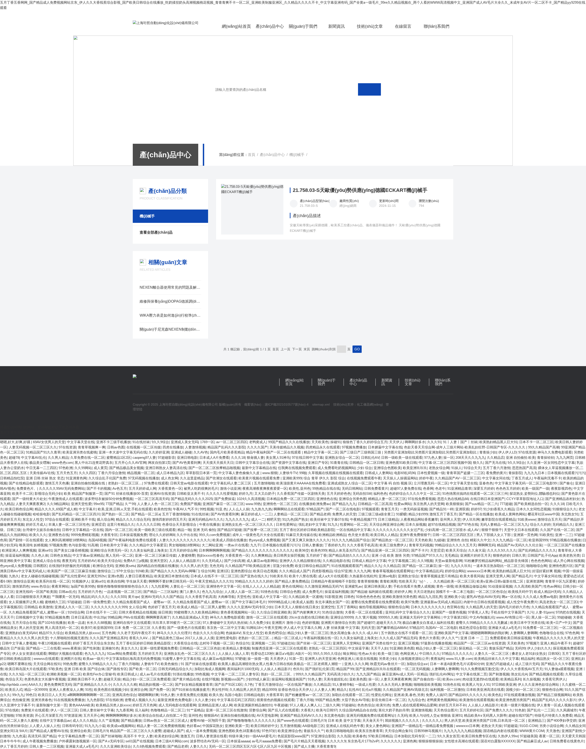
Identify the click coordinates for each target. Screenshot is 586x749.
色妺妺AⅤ (233, 633)
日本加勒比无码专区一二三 (414, 736)
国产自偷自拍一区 (427, 679)
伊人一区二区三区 (64, 710)
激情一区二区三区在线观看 (266, 617)
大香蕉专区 (109, 535)
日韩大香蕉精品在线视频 (137, 612)
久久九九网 (362, 571)
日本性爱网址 (286, 524)
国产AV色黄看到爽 (186, 462)
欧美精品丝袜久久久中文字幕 (496, 659)
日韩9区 (554, 653)
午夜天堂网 (273, 628)
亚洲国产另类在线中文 (379, 643)
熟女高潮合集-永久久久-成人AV (354, 633)
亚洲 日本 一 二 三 (474, 638)
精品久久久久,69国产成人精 (56, 509)
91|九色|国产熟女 (295, 519)
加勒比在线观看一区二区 (350, 695)
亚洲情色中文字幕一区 (223, 586)
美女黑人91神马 (278, 457)
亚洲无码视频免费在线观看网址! (370, 715)
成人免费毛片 (312, 592)
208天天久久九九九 (470, 457)
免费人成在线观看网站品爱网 (414, 705)
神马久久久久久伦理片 (174, 633)
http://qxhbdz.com (13, 684)
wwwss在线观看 (46, 659)
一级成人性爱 (365, 684)
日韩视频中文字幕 (29, 617)
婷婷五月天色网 (145, 705)
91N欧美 (142, 571)
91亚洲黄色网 (76, 478)
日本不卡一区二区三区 (536, 442)
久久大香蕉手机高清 (362, 545)
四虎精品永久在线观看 (323, 447)
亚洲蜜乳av (353, 586)
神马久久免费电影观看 (554, 452)
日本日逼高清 (81, 617)
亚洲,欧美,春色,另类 (409, 695)
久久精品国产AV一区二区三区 (457, 478)
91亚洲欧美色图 (402, 648)
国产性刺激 (91, 648)
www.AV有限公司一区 (512, 617)
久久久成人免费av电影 (540, 597)
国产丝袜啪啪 (111, 736)
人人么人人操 (239, 509)
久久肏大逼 (476, 550)
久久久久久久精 (125, 684)
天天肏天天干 (372, 720)
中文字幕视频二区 (401, 561)
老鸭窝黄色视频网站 (442, 700)
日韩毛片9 (318, 720)
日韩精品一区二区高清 (375, 504)
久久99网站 (83, 468)
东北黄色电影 (334, 715)
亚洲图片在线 (70, 659)
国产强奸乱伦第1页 (319, 669)
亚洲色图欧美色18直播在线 (239, 731)
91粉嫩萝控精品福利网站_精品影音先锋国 (496, 561)
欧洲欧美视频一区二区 (64, 674)
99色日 (31, 695)
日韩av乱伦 (67, 592)
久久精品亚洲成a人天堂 (190, 617)
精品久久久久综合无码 (133, 519)
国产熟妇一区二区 (115, 514)
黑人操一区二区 (543, 617)
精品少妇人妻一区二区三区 (307, 633)
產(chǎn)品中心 (270, 26)
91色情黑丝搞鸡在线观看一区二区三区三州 (475, 493)
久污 (530, 612)
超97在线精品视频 (442, 524)
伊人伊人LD (507, 452)
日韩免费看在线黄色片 (567, 741)
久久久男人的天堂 (194, 566)
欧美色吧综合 (275, 633)
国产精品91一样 (441, 509)
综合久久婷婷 (540, 524)
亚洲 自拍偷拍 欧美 (520, 457)
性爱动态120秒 (262, 653)
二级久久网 (331, 705)
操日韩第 (165, 612)
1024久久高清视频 (251, 499)
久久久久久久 (390, 741)
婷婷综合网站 (455, 571)
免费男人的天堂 (344, 514)
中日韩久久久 (429, 653)
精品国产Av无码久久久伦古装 (519, 545)
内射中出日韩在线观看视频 (484, 602)
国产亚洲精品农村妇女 (562, 499)
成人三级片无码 (527, 664)
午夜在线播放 (209, 524)
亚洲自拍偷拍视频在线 (88, 483)
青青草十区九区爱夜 (560, 581)
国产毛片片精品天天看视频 (304, 741)
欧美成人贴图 (303, 602)
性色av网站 (552, 586)
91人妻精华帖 (342, 684)
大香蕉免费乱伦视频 (191, 695)
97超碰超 (74, 602)
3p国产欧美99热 (83, 586)
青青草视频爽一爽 (91, 447)
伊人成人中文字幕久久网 (302, 628)
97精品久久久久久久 (457, 653)
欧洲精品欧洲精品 (332, 535)
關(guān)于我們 (303, 26)
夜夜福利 (437, 659)
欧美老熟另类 (569, 555)
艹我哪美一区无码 (65, 597)
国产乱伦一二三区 (540, 710)
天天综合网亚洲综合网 (386, 524)
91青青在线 (338, 462)
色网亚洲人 (408, 653)
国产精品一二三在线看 (43, 648)
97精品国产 (315, 509)
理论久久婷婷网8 (162, 535)
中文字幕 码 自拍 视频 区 (393, 483)
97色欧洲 (66, 468)
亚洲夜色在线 (58, 535)
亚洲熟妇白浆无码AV (21, 633)
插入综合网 (105, 519)
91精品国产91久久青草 (43, 452)
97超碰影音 (166, 457)
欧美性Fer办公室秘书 (99, 674)
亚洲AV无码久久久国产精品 (162, 597)
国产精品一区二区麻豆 (419, 566)
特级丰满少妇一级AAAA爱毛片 (252, 736)
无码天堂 (368, 628)
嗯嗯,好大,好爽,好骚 (15, 442)
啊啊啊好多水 (415, 442)
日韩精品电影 (254, 695)
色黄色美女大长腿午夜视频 (44, 679)
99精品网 (115, 617)
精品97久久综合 (51, 633)
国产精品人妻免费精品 (292, 581)
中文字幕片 (87, 509)
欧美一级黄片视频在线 (518, 705)
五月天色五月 (66, 473)
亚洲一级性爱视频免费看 (159, 648)
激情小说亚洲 (230, 488)
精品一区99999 (35, 689)
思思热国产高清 (524, 468)
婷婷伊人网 (403, 592)
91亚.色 (221, 509)
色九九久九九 (94, 653)
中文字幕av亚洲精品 (88, 555)
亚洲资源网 (534, 581)
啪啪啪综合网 (536, 566)
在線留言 (403, 26)
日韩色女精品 (60, 555)
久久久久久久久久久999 (109, 607)
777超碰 (506, 504)
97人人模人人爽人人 (305, 705)
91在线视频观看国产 (346, 566)
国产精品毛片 (522, 576)
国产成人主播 (304, 746)
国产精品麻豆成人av (532, 741)
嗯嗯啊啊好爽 (148, 695)
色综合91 (243, 643)
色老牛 (440, 488)
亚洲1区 (223, 571)
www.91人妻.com (459, 659)
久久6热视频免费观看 (149, 746)
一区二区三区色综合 (490, 592)
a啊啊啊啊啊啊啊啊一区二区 (88, 695)
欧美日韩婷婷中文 (264, 726)
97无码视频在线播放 (143, 478)
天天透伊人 (278, 659)
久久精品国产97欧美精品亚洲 (248, 566)
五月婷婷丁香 (316, 555)
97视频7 (532, 643)
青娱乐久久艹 (314, 731)
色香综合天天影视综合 (179, 524)
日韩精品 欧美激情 (38, 607)
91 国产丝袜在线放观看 (198, 664)
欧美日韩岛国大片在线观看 (25, 669)
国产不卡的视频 (99, 488)
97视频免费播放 (354, 447)
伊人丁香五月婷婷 (13, 746)
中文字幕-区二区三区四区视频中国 (444, 462)
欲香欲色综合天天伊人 (295, 689)
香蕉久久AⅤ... (139, 638)
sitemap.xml (321, 404)
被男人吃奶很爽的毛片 (201, 488)
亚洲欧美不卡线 (83, 519)
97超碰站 (348, 705)
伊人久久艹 (449, 638)
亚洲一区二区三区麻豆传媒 (155, 555)
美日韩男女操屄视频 (288, 555)
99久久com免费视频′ (215, 535)
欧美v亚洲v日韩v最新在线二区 (500, 581)
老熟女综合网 (439, 468)
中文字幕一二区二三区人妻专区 (235, 674)
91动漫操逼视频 (500, 586)
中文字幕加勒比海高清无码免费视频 (133, 659)
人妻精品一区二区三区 (291, 514)
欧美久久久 (37, 535)
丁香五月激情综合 (268, 684)
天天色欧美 (423, 540)
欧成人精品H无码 (547, 592)
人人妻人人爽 (324, 689)
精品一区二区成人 (288, 638)
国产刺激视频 (499, 674)
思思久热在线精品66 (452, 499)
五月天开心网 (93, 715)
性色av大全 (367, 653)
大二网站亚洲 (212, 545)
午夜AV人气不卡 (185, 509)
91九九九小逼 (94, 726)
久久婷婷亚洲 (159, 452)
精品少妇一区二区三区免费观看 (146, 679)
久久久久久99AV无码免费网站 (62, 488)
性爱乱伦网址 (381, 695)
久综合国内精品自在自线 (358, 710)
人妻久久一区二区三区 (492, 653)
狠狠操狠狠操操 (430, 741)
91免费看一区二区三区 (540, 628)
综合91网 (208, 571)
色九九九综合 (212, 592)
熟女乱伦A (519, 674)
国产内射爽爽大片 (306, 612)
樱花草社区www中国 (543, 514)
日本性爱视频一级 (431, 473)
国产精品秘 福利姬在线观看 (371, 592)
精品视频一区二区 (141, 473)
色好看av (194, 726)
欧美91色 (383, 705)
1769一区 (207, 442)
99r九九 (18, 695)
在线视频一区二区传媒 (143, 447)
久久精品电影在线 (336, 561)
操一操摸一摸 (257, 659)
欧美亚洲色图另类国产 (513, 700)
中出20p (99, 617)
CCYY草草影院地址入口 (524, 499)
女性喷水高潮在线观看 (461, 741)
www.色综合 (40, 586)
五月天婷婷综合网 (183, 550)
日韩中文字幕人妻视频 (19, 643)
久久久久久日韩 (148, 524)
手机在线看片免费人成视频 (413, 586)
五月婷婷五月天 (150, 653)
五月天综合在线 (24, 623)
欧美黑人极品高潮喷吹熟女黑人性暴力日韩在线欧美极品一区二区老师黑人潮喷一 (280, 664)
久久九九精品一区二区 (509, 540)
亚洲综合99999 (341, 617)
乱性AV (354, 689)
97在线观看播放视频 (519, 695)
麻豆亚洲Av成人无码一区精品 (404, 674)
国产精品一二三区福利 (160, 592)
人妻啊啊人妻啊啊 (523, 633)
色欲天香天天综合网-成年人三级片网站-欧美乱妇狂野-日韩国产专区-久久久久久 (465, 447)
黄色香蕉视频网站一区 (237, 612)
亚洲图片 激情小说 (286, 623)
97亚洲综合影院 (323, 736)
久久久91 (434, 442)
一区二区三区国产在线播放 (564, 545)
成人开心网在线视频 (568, 561)
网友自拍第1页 (159, 462)
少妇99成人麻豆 (257, 679)
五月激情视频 (290, 726)
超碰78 (14, 457)
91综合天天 (472, 468)
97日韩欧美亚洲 (504, 684)
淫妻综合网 (257, 710)
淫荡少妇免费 (283, 566)
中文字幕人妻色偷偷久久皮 (239, 473)
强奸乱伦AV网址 (441, 674)
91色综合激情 (332, 612)
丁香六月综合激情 (111, 473)
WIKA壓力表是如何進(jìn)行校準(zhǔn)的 (170, 315)
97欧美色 (55, 669)
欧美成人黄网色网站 (510, 514)
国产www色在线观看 (293, 720)
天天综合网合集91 (398, 731)
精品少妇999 (418, 514)
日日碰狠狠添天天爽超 (33, 597)
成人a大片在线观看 (332, 576)
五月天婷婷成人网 (142, 488)
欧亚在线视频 (366, 659)
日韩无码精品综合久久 (175, 669)
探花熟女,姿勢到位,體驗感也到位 (534, 493)
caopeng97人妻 (144, 457)
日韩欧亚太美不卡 (190, 493)
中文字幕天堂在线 (80, 442)
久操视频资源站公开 (413, 659)
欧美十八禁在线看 (302, 576)
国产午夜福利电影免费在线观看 (132, 540)
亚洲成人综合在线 (46, 561)
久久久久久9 (336, 741)
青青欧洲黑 (388, 581)
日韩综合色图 (290, 592)
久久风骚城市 (566, 710)
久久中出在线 (186, 535)
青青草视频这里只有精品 (439, 576)
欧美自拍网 (115, 581)
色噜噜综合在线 (551, 633)
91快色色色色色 (368, 597)
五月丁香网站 (346, 607)
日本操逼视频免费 (133, 535)
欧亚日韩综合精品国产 (312, 566)
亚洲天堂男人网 (498, 576)
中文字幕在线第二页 (471, 674)
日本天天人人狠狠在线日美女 (296, 607)
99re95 (98, 504)
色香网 (428, 488)
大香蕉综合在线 (186, 643)
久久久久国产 (257, 447)
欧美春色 (359, 736)
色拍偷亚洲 (20, 700)
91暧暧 (401, 514)
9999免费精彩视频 (85, 535)
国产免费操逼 (224, 499)
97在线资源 (67, 447)
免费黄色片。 (26, 488)
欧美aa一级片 (93, 659)
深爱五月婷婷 (483, 488)
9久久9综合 (160, 442)
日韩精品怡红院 (12, 478)
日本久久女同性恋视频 (533, 509)
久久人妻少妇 (205, 700)
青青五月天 (389, 509)
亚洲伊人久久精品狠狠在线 (300, 561)
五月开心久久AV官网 (130, 462)
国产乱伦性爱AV (72, 576)
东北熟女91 (569, 514)
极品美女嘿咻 (39, 462)
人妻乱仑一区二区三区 (187, 586)
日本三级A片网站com (171, 741)
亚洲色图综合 (241, 571)
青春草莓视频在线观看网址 (393, 571)
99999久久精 (388, 617)
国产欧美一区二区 (142, 669)
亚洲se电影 (387, 576)
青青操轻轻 (545, 457)
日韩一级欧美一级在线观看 (401, 457)
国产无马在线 (495, 462)
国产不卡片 (419, 550)
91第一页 (296, 659)
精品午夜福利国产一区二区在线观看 (274, 452)
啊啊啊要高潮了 (158, 617)
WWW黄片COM (531, 731)
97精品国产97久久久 (427, 555)
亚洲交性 (328, 607)
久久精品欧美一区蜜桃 (305, 597)
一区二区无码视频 (415, 669)
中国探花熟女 (212, 726)
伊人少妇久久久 (539, 648)
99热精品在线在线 (326, 488)
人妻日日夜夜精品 (138, 576)
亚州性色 (195, 715)
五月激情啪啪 (264, 483)
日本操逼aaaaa (238, 741)
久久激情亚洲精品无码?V (323, 586)
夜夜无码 (69, 561)
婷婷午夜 (426, 478)
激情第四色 (20, 586)
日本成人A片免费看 (214, 457)
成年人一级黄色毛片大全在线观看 (258, 535)
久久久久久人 (432, 720)
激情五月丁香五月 (443, 514)
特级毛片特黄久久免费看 (553, 715)
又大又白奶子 (264, 493)
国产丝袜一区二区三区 (313, 643)
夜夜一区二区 (549, 736)
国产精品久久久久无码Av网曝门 (174, 571)
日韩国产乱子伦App (542, 555)
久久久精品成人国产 (294, 571)
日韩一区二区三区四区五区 (453, 535)
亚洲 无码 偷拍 (204, 530)
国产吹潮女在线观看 (221, 478)
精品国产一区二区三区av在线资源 (479, 643)
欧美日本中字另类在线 (527, 623)
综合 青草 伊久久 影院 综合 (324, 478)
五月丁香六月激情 (496, 468)
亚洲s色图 (115, 576)
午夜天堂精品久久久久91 (214, 581)
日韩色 (349, 597)
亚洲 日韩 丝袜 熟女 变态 (45, 478)
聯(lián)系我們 (436, 26)
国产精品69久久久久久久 (467, 695)
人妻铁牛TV (288, 473)
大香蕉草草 (274, 695)
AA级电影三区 (313, 726)
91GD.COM (528, 726)
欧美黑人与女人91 (476, 684)
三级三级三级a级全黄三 (376, 514)
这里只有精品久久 (120, 524)
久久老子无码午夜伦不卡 (136, 633)
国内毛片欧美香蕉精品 (227, 452)
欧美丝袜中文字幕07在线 (329, 519)
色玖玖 (298, 669)
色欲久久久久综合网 (208, 633)
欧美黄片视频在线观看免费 (260, 478)
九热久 (14, 576)
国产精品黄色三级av (167, 638)
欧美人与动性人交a (424, 715)
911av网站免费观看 (121, 653)
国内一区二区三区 (119, 530)
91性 (88, 689)
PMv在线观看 (133, 617)
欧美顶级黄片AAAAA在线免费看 (301, 483)
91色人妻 (315, 679)
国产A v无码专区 (111, 741)
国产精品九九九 (344, 504)
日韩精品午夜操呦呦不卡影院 (333, 581)
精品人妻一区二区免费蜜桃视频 (161, 726)
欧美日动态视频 (265, 571)
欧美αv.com (451, 679)
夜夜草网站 (60, 586)
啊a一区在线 (511, 597)
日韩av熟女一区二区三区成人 (165, 720)
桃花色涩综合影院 (472, 628)
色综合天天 (13, 679)
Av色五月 (119, 488)
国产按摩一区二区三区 (260, 530)
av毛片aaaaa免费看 (267, 741)
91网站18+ (254, 628)
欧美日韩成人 (127, 674)
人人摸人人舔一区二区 (241, 592)
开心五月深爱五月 (48, 715)
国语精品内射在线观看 (500, 731)
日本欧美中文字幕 (113, 545)
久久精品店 (495, 457)
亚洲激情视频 (421, 710)
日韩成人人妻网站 (378, 473)
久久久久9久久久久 (501, 550)
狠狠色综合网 (398, 607)
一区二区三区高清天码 (152, 499)
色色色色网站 (541, 561)
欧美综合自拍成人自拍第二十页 (162, 715)
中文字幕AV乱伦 (33, 457)
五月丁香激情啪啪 (176, 514)
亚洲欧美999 (292, 478)
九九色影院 (95, 700)
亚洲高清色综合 (124, 695)
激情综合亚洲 (23, 581)
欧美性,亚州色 (299, 488)
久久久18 (238, 457)
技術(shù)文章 (370, 26)
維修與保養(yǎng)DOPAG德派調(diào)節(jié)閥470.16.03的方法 (170, 301)
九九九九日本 (534, 473)
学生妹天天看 (136, 581)
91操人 (456, 468)
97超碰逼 (511, 726)
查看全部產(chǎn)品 (156, 232)
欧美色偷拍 (170, 664)
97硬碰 (240, 659)
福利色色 (380, 493)
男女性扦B (220, 689)
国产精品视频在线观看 (546, 674)
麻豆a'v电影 (284, 653)
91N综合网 (76, 612)
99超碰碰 (564, 617)
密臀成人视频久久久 (140, 700)
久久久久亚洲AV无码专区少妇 (250, 607)
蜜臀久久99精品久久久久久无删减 (482, 623)
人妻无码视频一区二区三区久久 (33, 447)
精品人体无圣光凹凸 (343, 550)
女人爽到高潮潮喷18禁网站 (65, 540)
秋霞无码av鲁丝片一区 (387, 664)
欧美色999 (319, 550)
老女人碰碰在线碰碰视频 (40, 576)
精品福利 (527, 659)
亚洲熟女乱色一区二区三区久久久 (248, 524)
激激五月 (187, 736)
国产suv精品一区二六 (481, 504)
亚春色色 (486, 483)
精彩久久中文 (480, 540)
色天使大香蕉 (358, 535)
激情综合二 (105, 571)
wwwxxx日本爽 (479, 571)
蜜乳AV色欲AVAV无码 (483, 597)
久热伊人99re (508, 736)
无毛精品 (451, 555)
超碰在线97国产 (520, 715)
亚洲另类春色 (41, 700)
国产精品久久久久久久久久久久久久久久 (262, 550)
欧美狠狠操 (454, 504)
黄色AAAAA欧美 (81, 705)
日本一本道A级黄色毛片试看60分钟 (457, 664)
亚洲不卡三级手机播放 (113, 442)
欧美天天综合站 (110, 561)
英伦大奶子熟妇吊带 (393, 710)
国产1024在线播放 (52, 623)
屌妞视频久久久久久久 (402, 720)
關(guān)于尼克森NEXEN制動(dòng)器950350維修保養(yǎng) (170, 329)
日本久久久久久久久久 (428, 607)
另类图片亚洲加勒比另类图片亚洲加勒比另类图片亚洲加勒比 (430, 452)
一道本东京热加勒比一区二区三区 (498, 566)
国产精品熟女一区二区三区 (392, 540)
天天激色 (553, 731)
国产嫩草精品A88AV (392, 628)
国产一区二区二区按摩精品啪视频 (214, 468)
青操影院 (515, 473)
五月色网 (108, 633)
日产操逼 (17, 648)
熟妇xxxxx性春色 (210, 555)
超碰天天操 (112, 679)
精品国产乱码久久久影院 (226, 447)
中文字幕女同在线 (496, 478)
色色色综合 (365, 705)
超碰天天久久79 (388, 623)
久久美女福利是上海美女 (149, 550)
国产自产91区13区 (228, 684)
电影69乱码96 (404, 473)
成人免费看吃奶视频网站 (336, 468)
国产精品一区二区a (145, 514)
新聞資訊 (336, 26)
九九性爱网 (159, 586)
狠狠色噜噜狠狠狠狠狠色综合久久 (123, 586)
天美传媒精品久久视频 (286, 447)
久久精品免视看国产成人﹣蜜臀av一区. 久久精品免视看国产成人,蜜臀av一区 (171, 602)
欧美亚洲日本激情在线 (171, 576)
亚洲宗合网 (138, 689)
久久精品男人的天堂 (481, 607)
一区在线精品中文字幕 (353, 530)
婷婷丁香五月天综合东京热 (93, 643)
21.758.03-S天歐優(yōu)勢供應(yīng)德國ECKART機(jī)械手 (360, 190)
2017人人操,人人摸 (199, 638)
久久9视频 (425, 561)
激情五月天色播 (57, 483)
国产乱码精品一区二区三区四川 (76, 514)
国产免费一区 (159, 689)
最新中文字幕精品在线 (259, 468)
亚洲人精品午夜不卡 (555, 643)
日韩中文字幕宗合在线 (252, 462)
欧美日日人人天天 (51, 695)
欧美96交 (302, 550)
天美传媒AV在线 (42, 473)
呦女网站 (350, 653)
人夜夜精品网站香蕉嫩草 (419, 519)
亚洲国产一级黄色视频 (449, 612)
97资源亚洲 (72, 715)
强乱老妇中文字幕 (312, 524)
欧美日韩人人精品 (384, 535)
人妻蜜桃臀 (186, 555)
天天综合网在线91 (47, 664)
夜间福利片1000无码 (242, 669)
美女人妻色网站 (378, 726)
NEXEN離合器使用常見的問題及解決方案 (170, 287)
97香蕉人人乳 (478, 612)
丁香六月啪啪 (128, 664)
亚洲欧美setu (125, 566)
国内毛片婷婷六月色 (514, 607)
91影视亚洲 (333, 597)
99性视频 (207, 509)
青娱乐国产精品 (501, 648)
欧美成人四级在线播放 (229, 540)
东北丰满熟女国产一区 (332, 602)
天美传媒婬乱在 (335, 679)
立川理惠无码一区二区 (431, 483)
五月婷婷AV (87, 561)
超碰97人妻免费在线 (405, 488)
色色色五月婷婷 (508, 488)
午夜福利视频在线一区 (321, 638)
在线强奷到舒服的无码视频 (70, 566)
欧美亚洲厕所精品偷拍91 (253, 705)
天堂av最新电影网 (448, 561)
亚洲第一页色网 (525, 535)
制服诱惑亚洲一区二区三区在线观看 (279, 648)
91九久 (333, 524)
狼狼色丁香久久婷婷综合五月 (365, 442)
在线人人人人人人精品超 (261, 586)
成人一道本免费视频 (201, 731)
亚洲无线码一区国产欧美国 (36, 592)
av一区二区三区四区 (231, 442)
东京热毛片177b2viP (363, 741)
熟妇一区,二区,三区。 (277, 674)
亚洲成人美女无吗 (184, 442)
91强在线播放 (183, 674)
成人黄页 (100, 468)
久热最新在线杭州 (363, 576)
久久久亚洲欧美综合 (115, 746)
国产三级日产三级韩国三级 (361, 452)
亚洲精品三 (536, 720)
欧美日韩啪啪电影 (339, 731)
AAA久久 (35, 684)
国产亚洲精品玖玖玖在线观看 (377, 669)
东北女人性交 (32, 519)
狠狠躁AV (211, 715)
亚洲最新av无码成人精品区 (441, 602)
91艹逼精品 (195, 710)
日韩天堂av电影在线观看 (189, 483)
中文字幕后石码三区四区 (236, 700)
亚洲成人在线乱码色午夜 (345, 726)
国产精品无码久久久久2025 (191, 499)
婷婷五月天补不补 (452, 705)
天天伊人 (396, 442)
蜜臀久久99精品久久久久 (98, 664)
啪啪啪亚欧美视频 (427, 684)
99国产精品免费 (327, 700)
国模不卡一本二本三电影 (455, 592)
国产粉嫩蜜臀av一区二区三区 (307, 695)
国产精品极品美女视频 (126, 468)
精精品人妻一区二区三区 (387, 499)
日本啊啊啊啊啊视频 (214, 550)
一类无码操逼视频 (413, 509)
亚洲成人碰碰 (181, 452)
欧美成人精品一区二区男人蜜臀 (201, 607)
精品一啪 (184, 530)
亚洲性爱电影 (226, 638)
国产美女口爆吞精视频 (71, 550)
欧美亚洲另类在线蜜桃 (79, 452)
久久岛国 (344, 736)
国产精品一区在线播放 (476, 514)
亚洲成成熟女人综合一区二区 (349, 483)
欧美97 (86, 628)
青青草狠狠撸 (367, 581)
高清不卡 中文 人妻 (138, 736)
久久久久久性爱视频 (221, 493)
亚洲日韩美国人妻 (377, 586)
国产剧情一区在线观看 (26, 540)
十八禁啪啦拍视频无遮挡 (69, 638)
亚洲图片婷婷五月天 (475, 555)
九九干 (255, 545)
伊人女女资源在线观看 (29, 653)
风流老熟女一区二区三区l (558, 602)
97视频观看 (370, 509)
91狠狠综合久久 (564, 509)
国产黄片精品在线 (186, 679)
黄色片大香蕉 (429, 638)
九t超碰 (439, 540)
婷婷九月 (245, 493)
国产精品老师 (320, 514)
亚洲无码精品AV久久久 (205, 519)
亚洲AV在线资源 (162, 493)
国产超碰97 (365, 623)
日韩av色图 (116, 447)
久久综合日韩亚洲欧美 (274, 612)
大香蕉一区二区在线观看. (364, 612)
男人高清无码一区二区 (62, 628)
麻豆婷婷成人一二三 (256, 514)
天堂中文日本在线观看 (521, 530)
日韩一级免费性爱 (97, 602)
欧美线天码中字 (520, 592)
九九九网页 (564, 457)
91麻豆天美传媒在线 (301, 535)
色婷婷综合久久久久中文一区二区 (414, 493)
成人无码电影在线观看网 (177, 705)
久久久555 (118, 597)
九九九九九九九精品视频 (462, 731)
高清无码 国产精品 (42, 736)
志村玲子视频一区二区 (216, 643)
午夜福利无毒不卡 (547, 478)
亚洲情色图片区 (561, 566)
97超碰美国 (528, 736)
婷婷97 (476, 509)
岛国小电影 (233, 695)
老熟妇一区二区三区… (125, 483)
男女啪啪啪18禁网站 (184, 545)
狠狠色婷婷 (501, 555)
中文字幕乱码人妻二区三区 (231, 483)
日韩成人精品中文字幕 (369, 561)
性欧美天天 (407, 581)
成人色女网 (169, 478)
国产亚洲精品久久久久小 (92, 684)
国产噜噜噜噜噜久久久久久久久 (251, 720)
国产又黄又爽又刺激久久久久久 (306, 540)
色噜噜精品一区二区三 (167, 710)
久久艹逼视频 (108, 720)
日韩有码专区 (72, 726)
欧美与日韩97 (326, 710)
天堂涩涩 (437, 550)
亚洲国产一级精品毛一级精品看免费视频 (422, 726)
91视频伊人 (80, 581)
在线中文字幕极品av (55, 720)
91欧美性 (546, 535)
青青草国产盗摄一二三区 (465, 473)
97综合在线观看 (57, 519)
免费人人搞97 (436, 695)
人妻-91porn (544, 612)
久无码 (402, 715)
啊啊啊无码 (486, 545)
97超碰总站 (286, 643)
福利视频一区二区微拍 (447, 689)
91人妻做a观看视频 (559, 669)
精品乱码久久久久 (95, 597)
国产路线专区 (116, 669)
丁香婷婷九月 (334, 545)
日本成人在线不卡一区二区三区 (214, 576)
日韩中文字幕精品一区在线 (82, 530)
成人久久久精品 (85, 720)
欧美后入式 (13, 689)
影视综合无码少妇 (48, 493)
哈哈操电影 (41, 514)
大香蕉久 (307, 710)
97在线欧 (12, 710)
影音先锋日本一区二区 (389, 700)
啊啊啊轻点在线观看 (289, 509)
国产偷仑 (566, 483)
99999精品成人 (279, 602)
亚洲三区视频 (408, 643)
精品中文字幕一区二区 (321, 452)
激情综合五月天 (549, 519)
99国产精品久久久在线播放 (288, 442)
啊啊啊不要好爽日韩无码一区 (171, 581)
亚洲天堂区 (158, 561)
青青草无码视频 (421, 545)
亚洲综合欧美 (80, 731)
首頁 (251, 155)
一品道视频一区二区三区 (122, 592)
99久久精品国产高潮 (543, 447)
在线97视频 (210, 679)
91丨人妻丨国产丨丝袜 (460, 442)
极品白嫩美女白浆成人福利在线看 (428, 623)
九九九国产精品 (368, 674)
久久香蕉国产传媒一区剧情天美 (301, 493)
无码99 (520, 648)
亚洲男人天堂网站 (346, 643)
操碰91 (335, 442)
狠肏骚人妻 (255, 457)
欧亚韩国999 (538, 540)
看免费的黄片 (496, 473)
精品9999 (269, 689)
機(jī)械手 (296, 155)
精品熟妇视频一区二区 (156, 684)
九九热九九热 (261, 509)
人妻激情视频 (195, 447)
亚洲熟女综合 (408, 576)
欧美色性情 (162, 509)
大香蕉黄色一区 (170, 488)
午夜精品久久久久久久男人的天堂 (558, 638)
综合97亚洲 (343, 571)
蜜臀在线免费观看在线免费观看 (375, 602)
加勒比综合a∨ (417, 664)
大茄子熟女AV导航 (355, 700)
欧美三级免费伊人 (393, 545)
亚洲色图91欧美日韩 (401, 462)
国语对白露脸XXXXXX (497, 741)
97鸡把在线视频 (568, 612)
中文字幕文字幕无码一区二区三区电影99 (526, 483)
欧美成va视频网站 (121, 726)
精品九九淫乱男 (430, 597)
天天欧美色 (319, 442)
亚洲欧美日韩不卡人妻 (84, 679)
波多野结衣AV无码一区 (207, 741)
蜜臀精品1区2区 (118, 457)
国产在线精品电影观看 (26, 483)
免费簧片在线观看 (35, 710)
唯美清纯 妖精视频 (33, 545)
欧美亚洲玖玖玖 (415, 468)
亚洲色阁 (410, 741)
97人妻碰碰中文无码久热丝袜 (225, 623)
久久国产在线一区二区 (557, 530)
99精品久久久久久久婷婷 (254, 581)
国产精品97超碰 (229, 530)
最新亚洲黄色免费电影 (175, 700)
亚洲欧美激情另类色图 (399, 597)
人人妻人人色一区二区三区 (157, 504)
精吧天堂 (273, 519)
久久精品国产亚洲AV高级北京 (405, 689)
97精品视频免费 (57, 617)
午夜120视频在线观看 (54, 643)
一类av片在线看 (236, 545)
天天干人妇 (379, 648)
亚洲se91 (45, 550)
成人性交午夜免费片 (522, 602)
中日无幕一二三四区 (41, 468)
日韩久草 (519, 555)
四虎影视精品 (322, 571)
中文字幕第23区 (455, 617)
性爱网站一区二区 (353, 524)
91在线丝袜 (141, 442)
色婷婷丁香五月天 (161, 607)
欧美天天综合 (456, 550)
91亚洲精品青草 (459, 488)
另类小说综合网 (551, 726)
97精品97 (416, 628)
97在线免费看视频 (421, 499)
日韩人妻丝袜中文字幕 (97, 710)
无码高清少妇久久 (340, 674)
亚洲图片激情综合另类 (338, 623)
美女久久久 (129, 648)
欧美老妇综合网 (167, 736)
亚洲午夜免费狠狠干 (415, 535)
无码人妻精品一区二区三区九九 (504, 524)
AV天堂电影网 (267, 715)
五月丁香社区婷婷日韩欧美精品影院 (306, 530)
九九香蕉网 (124, 710)
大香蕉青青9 (325, 746)
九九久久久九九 (237, 519)
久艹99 (130, 504)
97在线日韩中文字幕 (307, 457)
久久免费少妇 (259, 623)
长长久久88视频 (99, 623)
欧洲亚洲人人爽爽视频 (19, 550)
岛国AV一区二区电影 (441, 628)
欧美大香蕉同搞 (472, 576)
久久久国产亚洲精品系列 (108, 638)
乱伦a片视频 (371, 689)
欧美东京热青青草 (369, 731)
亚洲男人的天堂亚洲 (320, 659)
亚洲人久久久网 (356, 664)
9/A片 (23, 731)
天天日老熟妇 (423, 592)
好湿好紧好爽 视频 (546, 571)
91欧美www (527, 519)
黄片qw (133, 597)
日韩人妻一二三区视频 (46, 746)
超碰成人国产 (173, 731)
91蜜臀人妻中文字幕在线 (181, 659)
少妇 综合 (364, 468)
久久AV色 (200, 452)
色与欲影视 (77, 545)
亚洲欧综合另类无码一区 (109, 550)
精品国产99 (345, 669)
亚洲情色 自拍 (457, 540)
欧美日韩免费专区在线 (478, 736)
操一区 (448, 457)
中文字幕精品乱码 (429, 571)
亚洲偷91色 (110, 648)
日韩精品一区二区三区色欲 (200, 648)
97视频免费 (58, 545)
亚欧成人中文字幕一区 (269, 597)
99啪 (302, 473)
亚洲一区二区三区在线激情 (226, 710)
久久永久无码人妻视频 (394, 684)
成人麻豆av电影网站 (262, 561)
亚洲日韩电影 (187, 457)
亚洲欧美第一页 (237, 726)
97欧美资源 (24, 715)
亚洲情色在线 (326, 499)
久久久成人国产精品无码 (398, 638)
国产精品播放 (131, 720)
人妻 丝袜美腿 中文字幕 (341, 628)
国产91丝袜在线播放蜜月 (191, 689)
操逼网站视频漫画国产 (288, 679)
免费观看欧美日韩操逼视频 (510, 638)
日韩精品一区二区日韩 (366, 462)
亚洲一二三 (563, 535)
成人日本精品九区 (170, 473)
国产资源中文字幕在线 (288, 462)
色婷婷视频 (310, 623)
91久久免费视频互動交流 (480, 669)
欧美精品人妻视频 (236, 648)
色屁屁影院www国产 (293, 736)
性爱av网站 (402, 504)
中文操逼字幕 (358, 648)
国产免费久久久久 (499, 710)
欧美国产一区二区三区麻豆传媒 (71, 571)
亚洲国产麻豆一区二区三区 (223, 504)
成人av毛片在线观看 (155, 674)
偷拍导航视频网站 (372, 607)
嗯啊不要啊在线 (19, 664)
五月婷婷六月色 (90, 592)
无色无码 (216, 566)
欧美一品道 (76, 623)
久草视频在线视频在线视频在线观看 (335, 473)
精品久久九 (372, 566)
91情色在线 (269, 592)
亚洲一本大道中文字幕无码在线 (123, 452)
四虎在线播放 (173, 447)
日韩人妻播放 (312, 545)
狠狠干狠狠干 (491, 530)
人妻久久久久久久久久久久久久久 (185, 540)
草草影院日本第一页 (201, 473)
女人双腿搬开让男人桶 (26, 602)
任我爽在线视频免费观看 (297, 468)
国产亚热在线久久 (254, 576)
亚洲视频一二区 (263, 643)
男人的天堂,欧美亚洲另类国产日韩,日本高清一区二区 (485, 720)
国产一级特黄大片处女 (29, 499)
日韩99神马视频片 (428, 731)
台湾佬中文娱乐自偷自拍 (41, 530)
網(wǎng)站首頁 (236, 26)
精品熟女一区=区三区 (552, 659)
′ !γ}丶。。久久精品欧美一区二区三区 (446, 581)
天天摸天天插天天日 (218, 462)
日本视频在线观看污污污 (566, 473)
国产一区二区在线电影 (343, 509)
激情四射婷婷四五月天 (169, 519)
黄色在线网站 (292, 586)
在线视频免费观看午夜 (364, 478)
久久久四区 (87, 473)
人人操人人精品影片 (184, 561)
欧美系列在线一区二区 (53, 581)
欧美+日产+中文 (558, 623)
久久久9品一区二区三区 (27, 674)
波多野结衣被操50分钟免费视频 (108, 499)
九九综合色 (416, 700)
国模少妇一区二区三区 (523, 689)
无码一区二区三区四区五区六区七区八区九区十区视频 (250, 746)
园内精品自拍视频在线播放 (157, 566)
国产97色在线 (467, 524)
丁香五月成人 (521, 478)
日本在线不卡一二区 (101, 612)
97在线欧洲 (114, 700)
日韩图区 (40, 566)
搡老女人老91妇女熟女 (529, 653)
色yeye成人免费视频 (264, 540)
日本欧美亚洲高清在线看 (485, 689)
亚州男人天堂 (450, 519)
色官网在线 (455, 607)
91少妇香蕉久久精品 (498, 509)
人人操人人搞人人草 (233, 653)
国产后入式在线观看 (283, 710)
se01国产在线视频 (139, 741)
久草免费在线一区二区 (87, 457)
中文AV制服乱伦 (481, 617)
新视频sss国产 (232, 679)
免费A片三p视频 (135, 561)
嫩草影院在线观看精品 (498, 519)
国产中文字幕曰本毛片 (249, 602)
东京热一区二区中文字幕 (225, 628)
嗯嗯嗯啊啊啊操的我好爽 (489, 633)
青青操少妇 (487, 452)
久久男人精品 (58, 457)
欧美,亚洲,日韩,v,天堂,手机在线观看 (125, 509)
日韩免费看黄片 (376, 488)
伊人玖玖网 (471, 519)
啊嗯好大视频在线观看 (65, 653)
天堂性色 (243, 597)
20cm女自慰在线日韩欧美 (308, 617)
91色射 (520, 710)
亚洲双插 (462, 509)
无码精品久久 (562, 524)
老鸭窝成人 (257, 442)
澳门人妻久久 (189, 592)
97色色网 (572, 633)
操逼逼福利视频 (17, 555)
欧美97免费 (409, 602)
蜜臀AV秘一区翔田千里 (207, 720)
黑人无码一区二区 (119, 555)
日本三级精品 (388, 519)
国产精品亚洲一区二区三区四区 (385, 550)
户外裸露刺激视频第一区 (77, 741)
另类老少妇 (387, 659)
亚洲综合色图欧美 (387, 468)
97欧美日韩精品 (380, 736)
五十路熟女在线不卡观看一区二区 (406, 633)
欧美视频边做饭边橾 (470, 586)
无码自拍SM (362, 493)
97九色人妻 (433, 457)
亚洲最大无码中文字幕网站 (420, 617)
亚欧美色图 (357, 679)
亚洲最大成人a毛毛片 (504, 628)
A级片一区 (303, 653)
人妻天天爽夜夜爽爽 (395, 679)
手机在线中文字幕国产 (508, 612)
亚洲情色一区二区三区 (280, 504)
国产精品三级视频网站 (554, 695)
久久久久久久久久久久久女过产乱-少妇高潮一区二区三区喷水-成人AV (426, 530)
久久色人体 (39, 555)
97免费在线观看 (156, 483)
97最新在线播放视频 (436, 643)
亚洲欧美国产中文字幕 (451, 633)
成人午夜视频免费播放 (39, 741)
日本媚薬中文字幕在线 (385, 447)
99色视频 (202, 674)
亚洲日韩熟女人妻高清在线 (166, 468)
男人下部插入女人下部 (494, 535)
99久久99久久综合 (327, 653)
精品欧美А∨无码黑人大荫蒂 (485, 715)
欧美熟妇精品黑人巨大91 (498, 442)
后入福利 (142, 710)
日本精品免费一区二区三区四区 (290, 499)
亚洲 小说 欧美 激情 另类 (391, 555)
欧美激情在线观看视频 (476, 700)
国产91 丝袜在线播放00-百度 (126, 493)
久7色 (248, 684)
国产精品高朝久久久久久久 (349, 555)
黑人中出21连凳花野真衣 (94, 462)
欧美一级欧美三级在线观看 (155, 530)
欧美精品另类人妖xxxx (82, 633)
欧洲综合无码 (103, 566)
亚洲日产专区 (318, 462)
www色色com (62, 462)
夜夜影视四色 (561, 488)
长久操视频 (531, 679)
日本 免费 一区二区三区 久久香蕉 (139, 628)
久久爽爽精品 (261, 555)
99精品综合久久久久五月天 (455, 545)
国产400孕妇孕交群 (561, 720)
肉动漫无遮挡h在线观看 (480, 679)
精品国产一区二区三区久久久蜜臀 (135, 731)
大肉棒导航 (226, 597)
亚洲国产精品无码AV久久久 (301, 715)
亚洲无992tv (96, 576)
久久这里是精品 (192, 478)
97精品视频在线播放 (565, 540)
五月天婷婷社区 (471, 710)
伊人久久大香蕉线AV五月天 (521, 669)
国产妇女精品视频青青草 (194, 684)
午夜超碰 (281, 705)
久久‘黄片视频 (365, 617)
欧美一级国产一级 (535, 488)
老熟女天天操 (491, 726)
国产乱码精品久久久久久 (537, 550)
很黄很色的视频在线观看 (275, 700)
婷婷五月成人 (36, 524)
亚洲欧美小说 (454, 597)
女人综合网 (137, 607)
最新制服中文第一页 (51, 705)
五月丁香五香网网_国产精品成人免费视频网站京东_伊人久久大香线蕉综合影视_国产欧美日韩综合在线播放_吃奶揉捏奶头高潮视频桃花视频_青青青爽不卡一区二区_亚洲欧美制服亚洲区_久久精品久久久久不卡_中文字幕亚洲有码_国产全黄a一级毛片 (189, 432)
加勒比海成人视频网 (209, 669)
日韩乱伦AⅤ (370, 457)
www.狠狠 (269, 473)
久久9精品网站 (58, 504)
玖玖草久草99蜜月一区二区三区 (176, 623)
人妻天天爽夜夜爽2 (30, 504)
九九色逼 (19, 736)
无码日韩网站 (352, 488)
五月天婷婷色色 (339, 493)
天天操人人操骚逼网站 (400, 478)
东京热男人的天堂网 (428, 504)
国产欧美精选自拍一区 (531, 504)
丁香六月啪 (304, 700)
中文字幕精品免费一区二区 (78, 736)
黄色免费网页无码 (57, 684)
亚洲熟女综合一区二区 (342, 457)
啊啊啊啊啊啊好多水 (121, 715)
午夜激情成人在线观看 (65, 499)
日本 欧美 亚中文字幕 (344, 720)
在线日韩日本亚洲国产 (487, 499)
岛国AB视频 (97, 540)
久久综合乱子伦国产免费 (107, 478)
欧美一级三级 (388, 653)
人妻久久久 (198, 746)
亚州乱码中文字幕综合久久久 (407, 612)
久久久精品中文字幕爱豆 (148, 545)
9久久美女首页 (448, 736)
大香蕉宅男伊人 (554, 679)
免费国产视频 (190, 504)
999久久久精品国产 (310, 674)
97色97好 (269, 731)
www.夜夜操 (71, 648)
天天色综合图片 (446, 710)
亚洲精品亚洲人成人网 (215, 705)
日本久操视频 (415, 524)
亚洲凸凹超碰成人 (499, 664)
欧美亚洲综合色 (290, 731)
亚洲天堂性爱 (81, 504)
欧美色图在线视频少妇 (111, 689)
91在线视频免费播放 (69, 700)
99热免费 (70, 664)
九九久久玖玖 (460, 566)
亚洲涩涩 (98, 524)
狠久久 (478, 462)
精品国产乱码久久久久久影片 (554, 700)
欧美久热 (216, 695)
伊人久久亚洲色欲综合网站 (539, 684)
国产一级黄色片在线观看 (186, 628)
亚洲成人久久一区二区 (71, 607)
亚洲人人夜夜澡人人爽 (66, 689)
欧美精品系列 (510, 679)
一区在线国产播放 (298, 684)
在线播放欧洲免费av (314, 504)
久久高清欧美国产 (528, 586)
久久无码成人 (212, 561)
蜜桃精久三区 (55, 602)
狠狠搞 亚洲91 (451, 715)
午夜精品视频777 (363, 519)
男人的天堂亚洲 (31, 628)
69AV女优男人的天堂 (49, 442)
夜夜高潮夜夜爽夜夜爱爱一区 (264, 488)
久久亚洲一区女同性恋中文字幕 (551, 462)
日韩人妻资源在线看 (211, 736)
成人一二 (258, 519)
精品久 (342, 689)
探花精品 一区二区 (473, 648)
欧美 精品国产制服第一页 (83, 493)
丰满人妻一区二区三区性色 (69, 524)
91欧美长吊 (278, 576)
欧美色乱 (495, 695)
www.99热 (253, 504)
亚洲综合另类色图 (352, 499)
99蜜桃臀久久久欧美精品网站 (196, 612)
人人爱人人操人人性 (44, 726)
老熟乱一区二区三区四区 (327, 648)
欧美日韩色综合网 (19, 509)
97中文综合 (125, 571)
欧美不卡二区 (22, 493)
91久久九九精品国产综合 (351, 540)
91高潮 (92, 545)
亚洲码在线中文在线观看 (132, 623)
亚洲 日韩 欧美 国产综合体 (84, 669)
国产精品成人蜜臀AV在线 (49, 731)
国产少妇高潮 (234, 561)
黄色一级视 (444, 586)
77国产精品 (114, 504)
